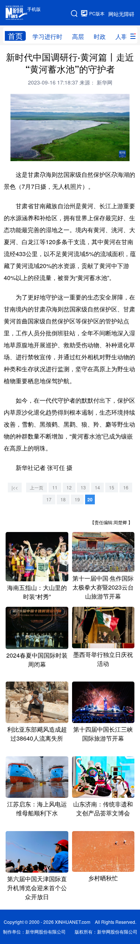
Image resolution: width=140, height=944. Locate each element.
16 (125, 487)
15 (111, 487)
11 (54, 487)
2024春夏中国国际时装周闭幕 (37, 659)
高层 (78, 36)
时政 (100, 36)
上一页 (36, 487)
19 (77, 499)
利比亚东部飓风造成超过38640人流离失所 (37, 733)
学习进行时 (47, 36)
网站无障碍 (121, 14)
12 (69, 487)
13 (83, 487)
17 (49, 499)
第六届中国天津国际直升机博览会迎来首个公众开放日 (37, 887)
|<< (15, 487)
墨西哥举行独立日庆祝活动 (103, 659)
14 (97, 487)
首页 (15, 36)
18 (63, 499)
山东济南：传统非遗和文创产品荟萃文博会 (103, 808)
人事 (121, 36)
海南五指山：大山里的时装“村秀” (37, 592)
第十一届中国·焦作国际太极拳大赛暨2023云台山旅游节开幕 (103, 587)
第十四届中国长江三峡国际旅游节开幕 (103, 733)
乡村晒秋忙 (103, 878)
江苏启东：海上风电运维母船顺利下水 (37, 808)
